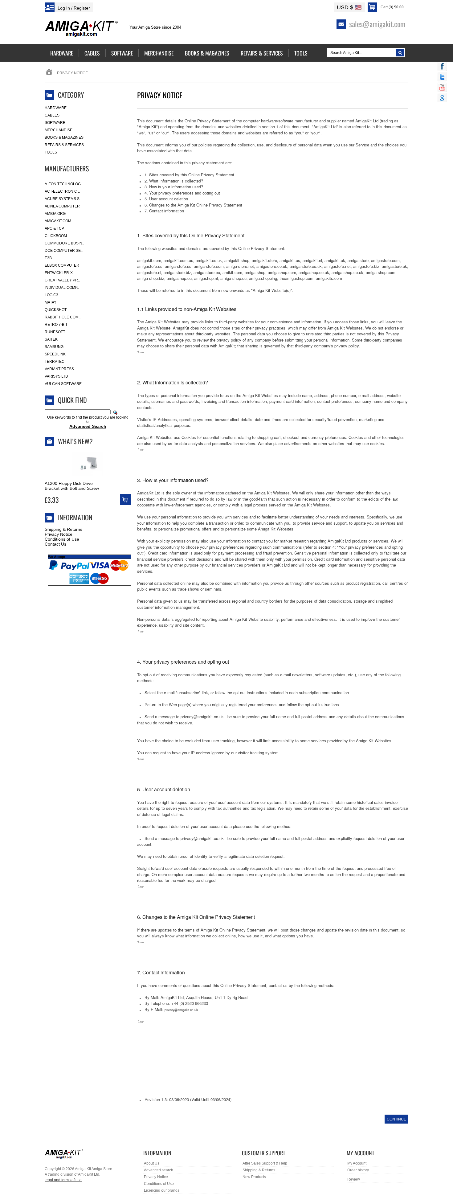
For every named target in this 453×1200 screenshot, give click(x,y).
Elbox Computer (62, 265)
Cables (52, 115)
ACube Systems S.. (63, 199)
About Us (151, 1163)
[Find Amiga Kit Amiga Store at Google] (442, 98)
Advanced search (158, 1170)
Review (353, 1179)
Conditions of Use (62, 539)
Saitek (51, 339)
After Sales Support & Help (265, 1163)
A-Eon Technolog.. (64, 184)
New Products (254, 1177)
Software (55, 123)
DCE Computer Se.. (64, 250)
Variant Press (59, 369)
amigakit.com (58, 221)
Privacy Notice (58, 534)
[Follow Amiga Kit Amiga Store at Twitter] (442, 77)
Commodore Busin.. (64, 243)
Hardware (56, 108)
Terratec (54, 361)
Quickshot (56, 310)
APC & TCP (54, 228)
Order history (358, 1170)
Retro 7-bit (56, 324)
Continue (396, 1119)
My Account (356, 1163)
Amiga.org (55, 213)
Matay (50, 302)
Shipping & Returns (63, 529)
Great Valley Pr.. (62, 280)
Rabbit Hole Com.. (62, 317)
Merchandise (58, 130)
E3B (48, 258)
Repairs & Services (64, 145)
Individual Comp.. (62, 287)
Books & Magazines (64, 137)
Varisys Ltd (56, 376)
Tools (51, 152)
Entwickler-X (59, 273)
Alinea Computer (62, 206)
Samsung (54, 347)
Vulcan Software (63, 384)
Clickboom (56, 236)
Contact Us (55, 544)
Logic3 (51, 295)
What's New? (75, 441)
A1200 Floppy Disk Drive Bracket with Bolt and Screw (72, 486)
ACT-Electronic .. (62, 191)
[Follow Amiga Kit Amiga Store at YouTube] (442, 88)
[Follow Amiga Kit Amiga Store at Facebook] (442, 67)
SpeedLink (55, 354)
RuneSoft (55, 332)
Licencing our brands (161, 1190)
